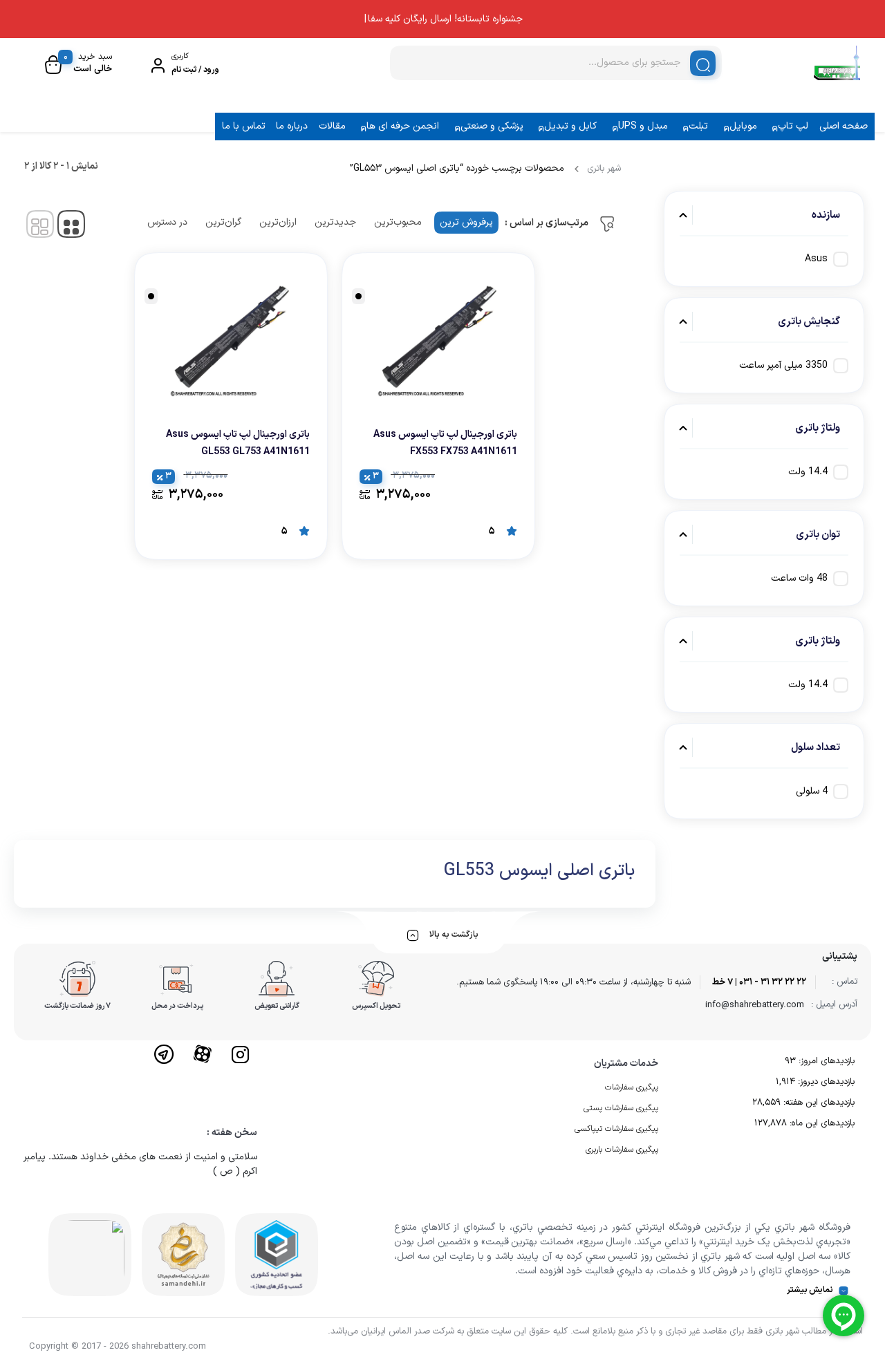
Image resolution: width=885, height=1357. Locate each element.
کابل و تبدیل (570, 126)
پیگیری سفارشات (631, 1087)
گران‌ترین (223, 222)
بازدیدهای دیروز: (825, 1082)
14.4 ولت (808, 472)
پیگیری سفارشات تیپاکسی (616, 1129)
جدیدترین (335, 222)
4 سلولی (812, 791)
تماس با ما (244, 126)
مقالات (332, 126)
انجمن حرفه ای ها (402, 126)
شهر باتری (604, 169)
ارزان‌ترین (278, 222)
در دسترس (167, 222)
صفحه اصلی (843, 126)
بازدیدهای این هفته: (818, 1103)
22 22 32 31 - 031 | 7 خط (759, 982)
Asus (816, 259)
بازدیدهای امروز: (825, 1061)
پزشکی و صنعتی (491, 126)
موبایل (743, 126)
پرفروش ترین (466, 222)
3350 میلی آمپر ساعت (783, 365)
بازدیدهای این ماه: (821, 1123)
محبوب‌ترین (398, 222)
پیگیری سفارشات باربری (622, 1149)
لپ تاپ (793, 126)
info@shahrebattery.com (754, 1005)
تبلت (698, 126)
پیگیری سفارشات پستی (621, 1108)
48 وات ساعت (799, 578)
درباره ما (292, 126)
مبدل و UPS (643, 126)
